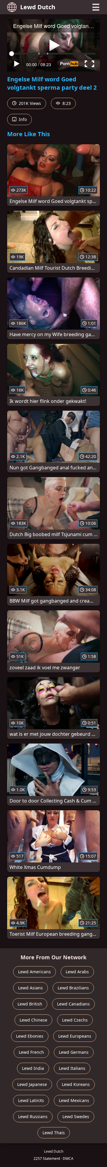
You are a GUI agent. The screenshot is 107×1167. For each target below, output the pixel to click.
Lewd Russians (33, 1116)
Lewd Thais (54, 1132)
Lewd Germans (74, 1052)
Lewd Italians (72, 1068)
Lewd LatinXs (31, 1100)
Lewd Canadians (73, 1004)
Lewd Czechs (75, 1020)
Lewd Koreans (76, 1084)
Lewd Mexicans (74, 1100)
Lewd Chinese (33, 1020)
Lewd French (31, 1052)
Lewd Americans (34, 971)
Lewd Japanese (32, 1084)
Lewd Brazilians (73, 988)
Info (22, 119)
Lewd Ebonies (29, 1036)
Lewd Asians (30, 988)
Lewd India (33, 1068)
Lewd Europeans (74, 1036)
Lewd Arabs (77, 971)
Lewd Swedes (75, 1116)
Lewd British (30, 1004)
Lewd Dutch (37, 7)
